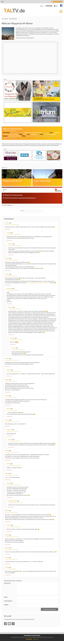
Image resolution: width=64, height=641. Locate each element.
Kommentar (7, 583)
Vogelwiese (58, 132)
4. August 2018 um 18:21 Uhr (11, 275)
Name (6, 597)
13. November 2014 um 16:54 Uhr (15, 502)
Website (6, 604)
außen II (6, 134)
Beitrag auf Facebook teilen (5, 623)
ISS (10, 136)
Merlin (6, 223)
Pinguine (33, 134)
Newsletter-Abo (58, 1)
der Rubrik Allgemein (7, 205)
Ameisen (16, 134)
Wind (13, 136)
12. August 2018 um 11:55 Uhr (16, 339)
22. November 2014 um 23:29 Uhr (14, 465)
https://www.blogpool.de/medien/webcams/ (37, 282)
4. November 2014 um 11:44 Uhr (13, 527)
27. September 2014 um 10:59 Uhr (12, 536)
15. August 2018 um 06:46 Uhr (18, 349)
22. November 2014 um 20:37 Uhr (12, 452)
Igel (38, 134)
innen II (12, 137)
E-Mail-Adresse (8, 601)
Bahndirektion (20, 132)
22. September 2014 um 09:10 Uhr (12, 549)
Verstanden (29, 639)
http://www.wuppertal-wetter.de (27, 144)
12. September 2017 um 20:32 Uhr (12, 360)
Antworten (7, 229)
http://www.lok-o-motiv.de (45, 144)
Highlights (53, 134)
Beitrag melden (13, 623)
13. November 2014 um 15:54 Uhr (14, 484)
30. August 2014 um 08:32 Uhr (11, 559)
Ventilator (19, 136)
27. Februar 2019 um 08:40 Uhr (14, 245)
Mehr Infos (36, 639)
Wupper (13, 132)
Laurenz (40, 132)
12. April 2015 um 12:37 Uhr (12, 431)
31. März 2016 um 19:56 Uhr (11, 381)
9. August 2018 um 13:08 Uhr (13, 290)
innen (11, 134)
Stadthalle (6, 137)
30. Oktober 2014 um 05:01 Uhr (11, 512)
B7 (32, 132)
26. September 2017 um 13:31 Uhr (14, 371)
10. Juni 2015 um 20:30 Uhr (12, 410)
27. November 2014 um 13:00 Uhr (12, 421)
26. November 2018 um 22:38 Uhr (12, 224)
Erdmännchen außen (32, 136)
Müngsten (27, 132)
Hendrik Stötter (13, 18)
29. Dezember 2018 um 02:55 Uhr (14, 234)
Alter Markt (46, 132)
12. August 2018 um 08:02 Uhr (14, 309)
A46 (35, 132)
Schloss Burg (42, 136)
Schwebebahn (50, 136)
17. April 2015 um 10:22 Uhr (14, 441)
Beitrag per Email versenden (9, 623)
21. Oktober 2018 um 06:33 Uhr (11, 260)
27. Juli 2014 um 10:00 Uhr (10, 569)
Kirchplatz (57, 136)
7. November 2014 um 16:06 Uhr (12, 475)
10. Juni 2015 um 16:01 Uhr (10, 397)
